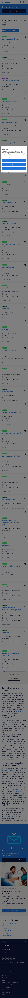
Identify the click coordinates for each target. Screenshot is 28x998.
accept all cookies (14, 168)
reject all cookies (14, 164)
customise (14, 160)
